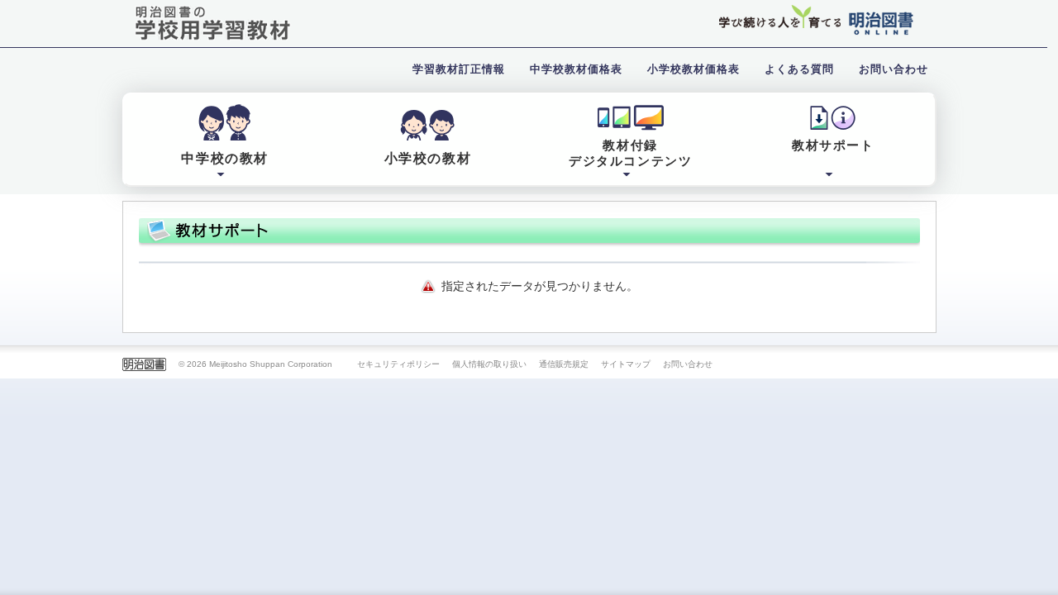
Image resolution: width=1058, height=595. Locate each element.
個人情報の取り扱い (489, 364)
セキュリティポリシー (398, 364)
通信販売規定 (564, 364)
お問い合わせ (687, 364)
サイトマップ (626, 364)
